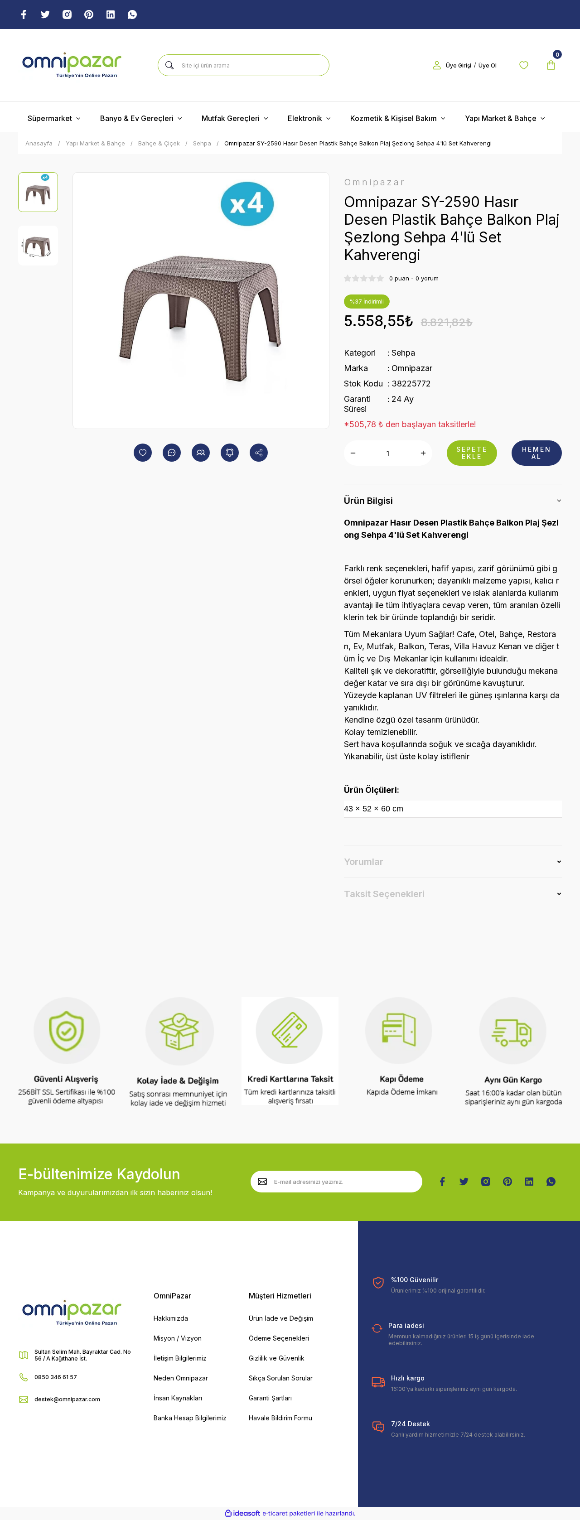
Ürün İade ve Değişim (281, 1318)
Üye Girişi (458, 65)
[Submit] (262, 1181)
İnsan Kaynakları (178, 1398)
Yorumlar (363, 861)
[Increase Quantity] (423, 453)
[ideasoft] (242, 1513)
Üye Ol (487, 65)
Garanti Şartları (270, 1398)
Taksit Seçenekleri (384, 893)
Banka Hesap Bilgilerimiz (190, 1418)
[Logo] (72, 65)
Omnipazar (412, 368)
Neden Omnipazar (181, 1378)
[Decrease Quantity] (353, 453)
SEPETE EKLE (472, 452)
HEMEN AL (536, 452)
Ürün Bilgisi (368, 500)
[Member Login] (436, 65)
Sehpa (403, 352)
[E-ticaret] (288, 1514)
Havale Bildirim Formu (280, 1418)
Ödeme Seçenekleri (279, 1338)
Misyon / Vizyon (178, 1338)
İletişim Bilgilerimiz (180, 1358)
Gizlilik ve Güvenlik (276, 1358)
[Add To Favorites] (143, 453)
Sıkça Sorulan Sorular (281, 1378)
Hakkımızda (171, 1318)
